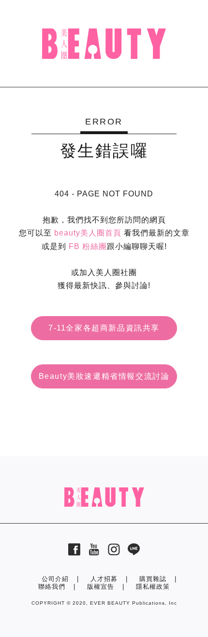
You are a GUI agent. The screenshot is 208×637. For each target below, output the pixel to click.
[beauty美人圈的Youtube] (94, 553)
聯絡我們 (51, 586)
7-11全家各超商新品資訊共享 (104, 328)
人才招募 (104, 578)
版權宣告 (100, 586)
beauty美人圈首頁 (87, 233)
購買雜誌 (152, 578)
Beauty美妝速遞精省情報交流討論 (104, 376)
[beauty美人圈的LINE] (134, 553)
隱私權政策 (153, 586)
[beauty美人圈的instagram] (114, 553)
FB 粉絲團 (88, 246)
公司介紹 (55, 578)
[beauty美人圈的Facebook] (74, 553)
